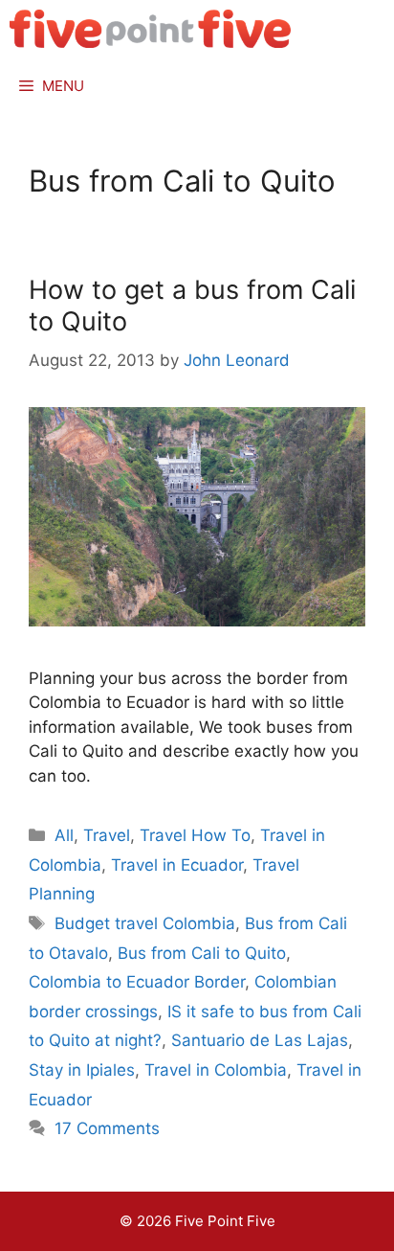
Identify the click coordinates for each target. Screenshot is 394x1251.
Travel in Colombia (215, 1070)
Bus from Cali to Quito (202, 953)
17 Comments (107, 1128)
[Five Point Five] (151, 28)
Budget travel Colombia (145, 923)
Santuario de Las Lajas (259, 1040)
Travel (106, 835)
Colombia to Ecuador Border (137, 981)
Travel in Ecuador (177, 865)
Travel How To (195, 835)
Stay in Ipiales (82, 1070)
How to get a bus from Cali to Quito (192, 305)
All (64, 835)
